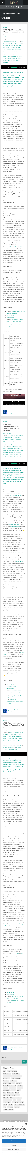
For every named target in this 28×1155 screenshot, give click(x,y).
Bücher (5, 439)
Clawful (14, 41)
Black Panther (6, 1073)
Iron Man (13, 1090)
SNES (4, 457)
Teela (14, 60)
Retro (17, 454)
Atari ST (12, 437)
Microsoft (5, 1097)
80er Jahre (20, 435)
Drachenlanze (9, 441)
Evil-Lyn (12, 43)
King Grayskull (13, 47)
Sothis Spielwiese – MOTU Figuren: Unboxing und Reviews (15, 692)
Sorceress (18, 58)
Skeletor (13, 58)
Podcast (5, 27)
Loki (4, 1092)
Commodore (18, 439)
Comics (12, 439)
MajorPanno (10, 448)
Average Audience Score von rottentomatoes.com (13, 926)
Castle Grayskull (7, 41)
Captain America (7, 1076)
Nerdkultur (20, 450)
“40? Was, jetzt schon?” (16, 495)
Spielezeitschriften (14, 457)
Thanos (10, 1104)
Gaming (5, 446)
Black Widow (15, 1073)
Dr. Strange (13, 1080)
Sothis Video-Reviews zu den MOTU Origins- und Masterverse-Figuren (15, 321)
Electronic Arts (7, 1083)
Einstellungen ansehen (14, 1149)
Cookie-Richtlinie (6, 1152)
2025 (4, 1071)
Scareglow (19, 56)
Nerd (15, 450)
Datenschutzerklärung (15, 1152)
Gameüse (18, 1083)
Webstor (5, 62)
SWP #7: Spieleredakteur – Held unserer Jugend (15, 701)
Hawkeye (20, 1088)
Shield (19, 1100)
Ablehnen (14, 1145)
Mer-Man (18, 740)
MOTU (13, 52)
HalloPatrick (13, 1088)
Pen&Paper (18, 452)
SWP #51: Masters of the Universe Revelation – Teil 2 (13, 32)
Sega (20, 454)
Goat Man (5, 45)
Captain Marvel (18, 1076)
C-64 (8, 439)
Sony (4, 1102)
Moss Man (8, 52)
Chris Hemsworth (15, 1078)
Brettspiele (17, 437)
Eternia (7, 43)
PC (14, 452)
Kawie (17, 446)
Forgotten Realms (18, 444)
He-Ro (19, 45)
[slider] (7, 71)
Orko (21, 52)
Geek (9, 446)
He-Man (16, 45)
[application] (14, 67)
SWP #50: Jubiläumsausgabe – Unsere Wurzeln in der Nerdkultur (12, 427)
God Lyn (11, 45)
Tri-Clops (18, 60)
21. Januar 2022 (7, 433)
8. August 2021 (7, 730)
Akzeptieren (14, 1141)
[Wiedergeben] (4, 67)
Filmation (20, 43)
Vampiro (17, 1107)
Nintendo (11, 452)
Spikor (5, 60)
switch (5, 1104)
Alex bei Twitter (11, 317)
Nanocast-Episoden (13, 524)
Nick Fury (19, 1097)
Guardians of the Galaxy (9, 1085)
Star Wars (8, 459)
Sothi (8, 457)
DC (4, 441)
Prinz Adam (17, 54)
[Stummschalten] (24, 67)
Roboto (14, 56)
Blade (16, 39)
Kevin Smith (6, 47)
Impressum (23, 1152)
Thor (4, 1107)
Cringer (18, 41)
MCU (18, 1095)
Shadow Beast (7, 58)
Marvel (15, 448)
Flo (13, 1083)
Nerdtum (5, 452)
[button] (25, 1124)
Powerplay (12, 454)
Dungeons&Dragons (8, 444)
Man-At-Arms (18, 738)
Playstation (6, 454)
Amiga (5, 437)
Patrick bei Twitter (11, 686)
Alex (9, 1071)
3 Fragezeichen (13, 435)
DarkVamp (6, 1080)
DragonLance (16, 441)
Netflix (17, 52)
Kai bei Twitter (10, 315)
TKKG (13, 459)
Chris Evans (6, 1078)
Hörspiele (13, 446)
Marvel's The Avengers (9, 1095)
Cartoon (21, 39)
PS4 (14, 1100)
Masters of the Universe (13, 49)
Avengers (14, 1071)
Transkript (10, 1107)
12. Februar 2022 (7, 36)
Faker (15, 43)
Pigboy (5, 54)
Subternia (9, 60)
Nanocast (12, 1097)
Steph (21, 1102)
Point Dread (10, 54)
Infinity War (6, 1090)
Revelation (8, 56)
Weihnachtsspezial (15, 526)
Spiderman (15, 1102)
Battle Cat (11, 39)
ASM (8, 437)
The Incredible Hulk (19, 1104)
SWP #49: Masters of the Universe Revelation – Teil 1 (13, 725)
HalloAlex (20, 1085)
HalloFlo (5, 1088)
